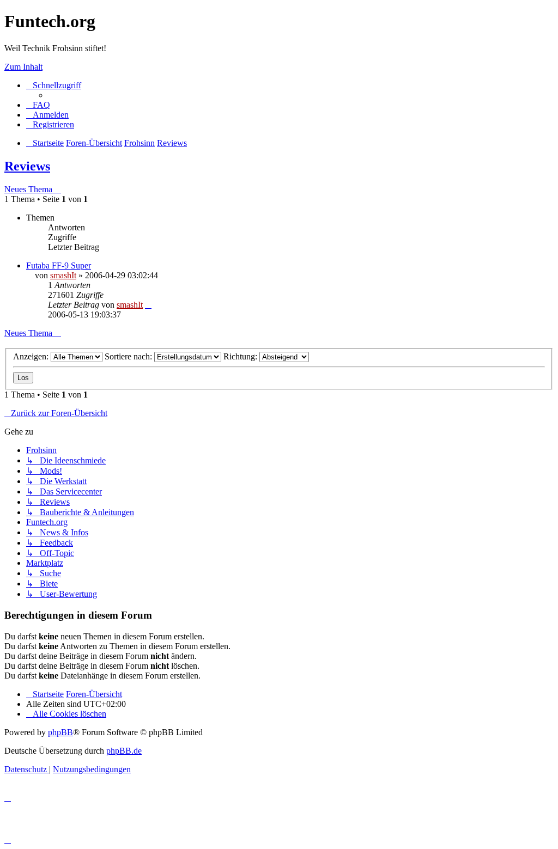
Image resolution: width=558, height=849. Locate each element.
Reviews (27, 166)
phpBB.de (124, 750)
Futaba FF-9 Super (58, 265)
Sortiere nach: (129, 356)
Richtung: (241, 356)
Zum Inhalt (23, 66)
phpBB (60, 732)
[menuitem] (38, 104)
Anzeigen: (32, 356)
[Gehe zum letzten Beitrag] (148, 304)
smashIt (63, 275)
